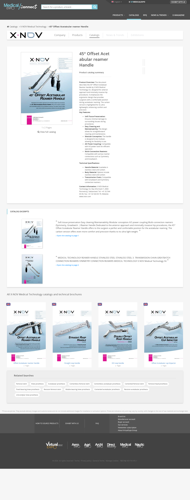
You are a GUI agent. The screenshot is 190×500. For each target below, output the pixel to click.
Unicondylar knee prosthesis (27, 395)
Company (59, 35)
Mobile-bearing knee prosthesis (78, 389)
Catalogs (134, 15)
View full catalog (48, 131)
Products (118, 15)
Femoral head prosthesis (157, 384)
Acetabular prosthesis (56, 384)
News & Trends (159, 15)
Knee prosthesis (37, 384)
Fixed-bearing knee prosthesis (27, 389)
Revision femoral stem (52, 389)
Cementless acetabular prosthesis (107, 384)
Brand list (121, 416)
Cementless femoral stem (80, 384)
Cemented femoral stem (134, 384)
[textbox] (66, 6)
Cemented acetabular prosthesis (107, 389)
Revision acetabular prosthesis (136, 389)
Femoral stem (21, 384)
